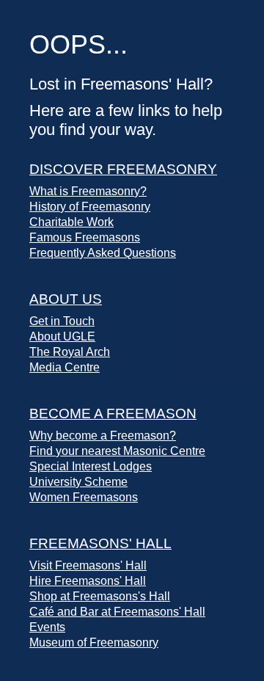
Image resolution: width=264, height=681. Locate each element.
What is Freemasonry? (88, 191)
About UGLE (62, 336)
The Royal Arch (69, 352)
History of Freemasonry (89, 206)
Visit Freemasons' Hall (88, 565)
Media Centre (64, 367)
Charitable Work (71, 222)
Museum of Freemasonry (93, 642)
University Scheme (78, 482)
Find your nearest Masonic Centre (117, 451)
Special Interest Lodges (90, 466)
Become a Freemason (113, 413)
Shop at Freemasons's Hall (99, 596)
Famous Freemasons (84, 237)
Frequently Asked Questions (102, 253)
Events (47, 627)
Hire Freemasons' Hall (87, 581)
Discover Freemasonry (123, 169)
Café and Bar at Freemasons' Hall (117, 611)
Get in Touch (62, 321)
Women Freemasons (83, 497)
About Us (65, 299)
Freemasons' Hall (100, 543)
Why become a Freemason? (102, 435)
